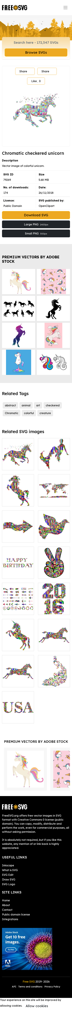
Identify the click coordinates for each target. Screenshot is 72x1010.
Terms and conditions (30, 986)
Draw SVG (8, 879)
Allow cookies (37, 1006)
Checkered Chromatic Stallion (18, 499)
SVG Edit (7, 874)
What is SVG (10, 870)
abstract (10, 405)
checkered (53, 405)
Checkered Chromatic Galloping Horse (54, 642)
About (6, 905)
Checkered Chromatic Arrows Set (18, 606)
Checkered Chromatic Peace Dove (54, 534)
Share (23, 71)
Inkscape (8, 865)
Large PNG (36, 224)
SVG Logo (8, 884)
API (14, 986)
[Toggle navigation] (65, 7)
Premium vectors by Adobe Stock (30, 259)
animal (26, 405)
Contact (7, 909)
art (38, 405)
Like (36, 81)
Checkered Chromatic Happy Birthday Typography (18, 568)
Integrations (10, 919)
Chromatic (11, 413)
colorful (29, 413)
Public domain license (16, 914)
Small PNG (36, 233)
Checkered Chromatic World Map (54, 497)
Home (6, 900)
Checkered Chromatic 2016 (54, 608)
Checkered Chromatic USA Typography (18, 714)
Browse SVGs (36, 52)
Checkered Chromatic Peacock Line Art (54, 678)
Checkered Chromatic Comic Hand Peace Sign (54, 570)
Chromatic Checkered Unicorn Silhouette (18, 642)
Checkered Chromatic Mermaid (54, 461)
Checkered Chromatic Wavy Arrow (18, 534)
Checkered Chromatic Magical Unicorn (18, 461)
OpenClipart (46, 206)
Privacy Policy (52, 986)
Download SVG (36, 215)
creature (45, 413)
